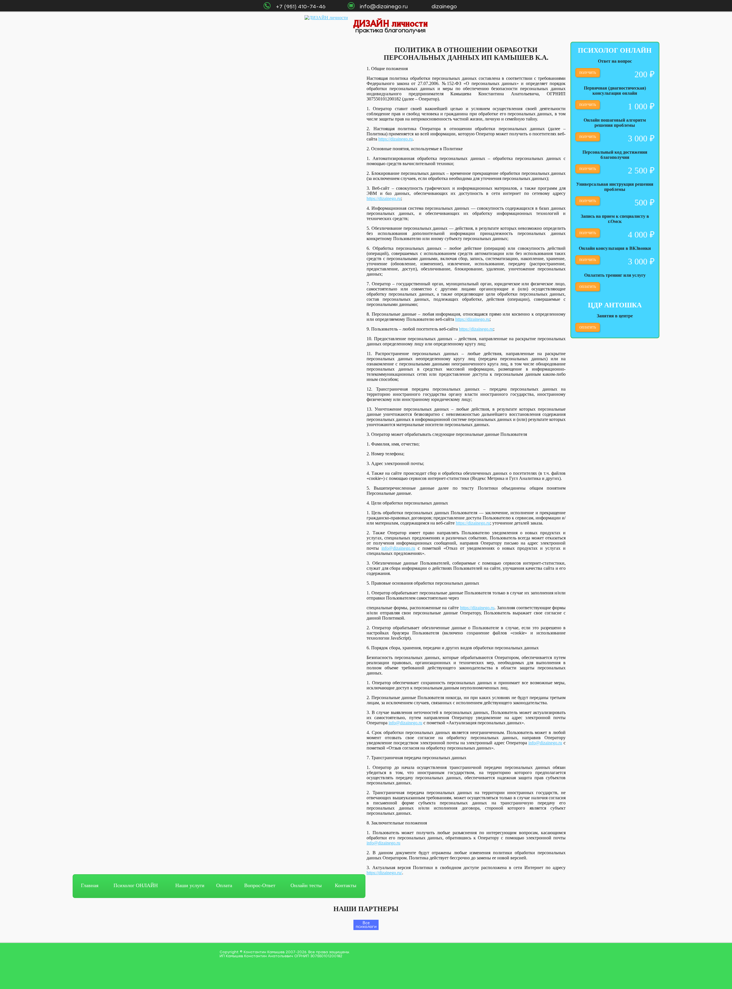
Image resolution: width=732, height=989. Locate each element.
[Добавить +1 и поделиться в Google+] (727, 449)
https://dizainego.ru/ (384, 872)
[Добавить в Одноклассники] (727, 460)
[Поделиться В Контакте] (727, 481)
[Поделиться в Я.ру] (727, 492)
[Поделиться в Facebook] (727, 438)
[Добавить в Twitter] (727, 471)
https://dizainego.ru (395, 139)
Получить (587, 72)
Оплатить (587, 286)
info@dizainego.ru (398, 548)
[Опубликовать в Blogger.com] (727, 427)
